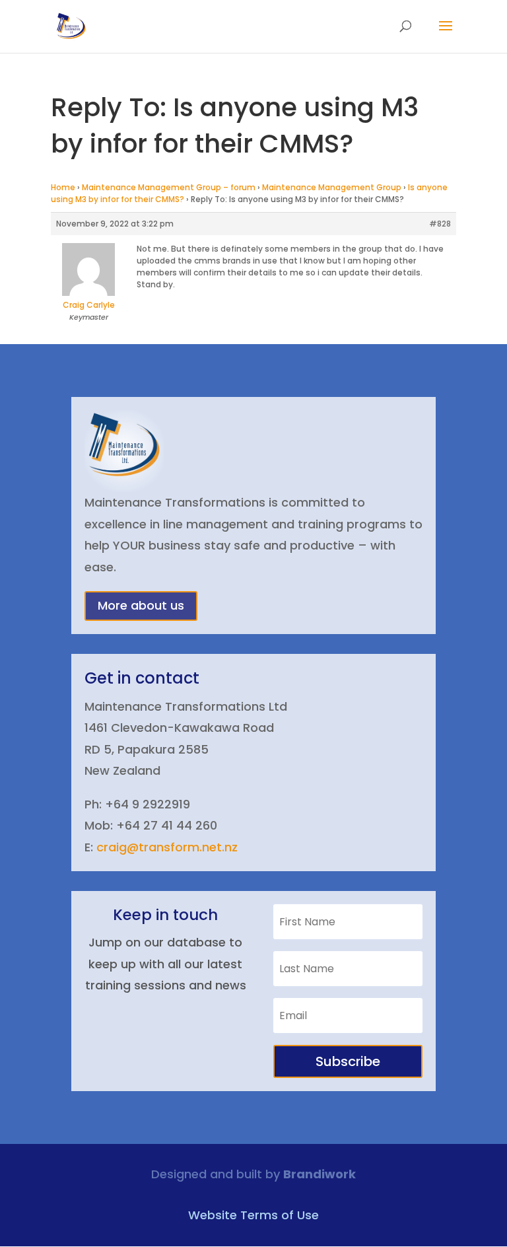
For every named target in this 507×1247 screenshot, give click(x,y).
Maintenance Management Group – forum (168, 187)
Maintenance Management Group (331, 187)
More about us (141, 605)
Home (63, 187)
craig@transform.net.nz (167, 847)
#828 (440, 223)
